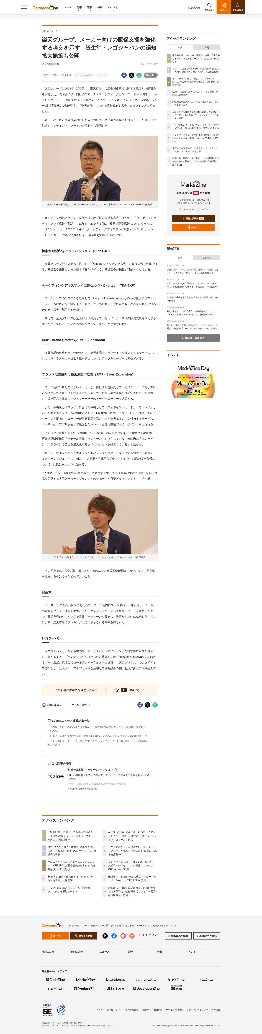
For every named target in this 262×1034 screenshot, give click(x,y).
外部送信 (216, 1009)
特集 (99, 7)
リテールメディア (84, 75)
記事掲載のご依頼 (207, 936)
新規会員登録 (194, 218)
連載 (89, 7)
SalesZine (77, 951)
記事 (79, 7)
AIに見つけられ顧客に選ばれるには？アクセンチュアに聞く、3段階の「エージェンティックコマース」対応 (132, 835)
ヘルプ (100, 1009)
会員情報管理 (131, 1009)
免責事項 (146, 1009)
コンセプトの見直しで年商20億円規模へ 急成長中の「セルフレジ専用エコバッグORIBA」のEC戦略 (132, 865)
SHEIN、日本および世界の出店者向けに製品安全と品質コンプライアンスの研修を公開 (98, 735)
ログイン (195, 227)
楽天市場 (66, 75)
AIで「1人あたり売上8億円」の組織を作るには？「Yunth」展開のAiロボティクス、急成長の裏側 (72, 850)
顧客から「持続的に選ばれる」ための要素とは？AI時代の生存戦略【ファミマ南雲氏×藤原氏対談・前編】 (132, 891)
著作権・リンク (114, 1009)
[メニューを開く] (24, 7)
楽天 (46, 75)
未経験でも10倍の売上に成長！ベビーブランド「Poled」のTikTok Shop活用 (132, 878)
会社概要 (158, 1009)
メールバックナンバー (195, 209)
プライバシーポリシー (197, 1009)
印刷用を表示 (54, 705)
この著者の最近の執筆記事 (82, 789)
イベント (113, 7)
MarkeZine (48, 951)
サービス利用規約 (174, 1009)
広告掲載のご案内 (178, 936)
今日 (180, 47)
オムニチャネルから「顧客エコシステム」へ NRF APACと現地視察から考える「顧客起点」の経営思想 (71, 865)
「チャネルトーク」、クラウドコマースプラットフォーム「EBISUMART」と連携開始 (98, 741)
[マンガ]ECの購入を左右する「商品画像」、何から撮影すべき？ (69, 889)
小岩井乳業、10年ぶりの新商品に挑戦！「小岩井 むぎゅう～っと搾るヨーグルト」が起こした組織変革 (72, 835)
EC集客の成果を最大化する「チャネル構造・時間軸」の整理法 (70, 878)
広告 (55, 75)
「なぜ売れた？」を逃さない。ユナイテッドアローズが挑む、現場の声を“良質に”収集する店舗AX (132, 850)
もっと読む (53, 744)
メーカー (102, 75)
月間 (207, 47)
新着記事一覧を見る (193, 338)
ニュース (66, 7)
